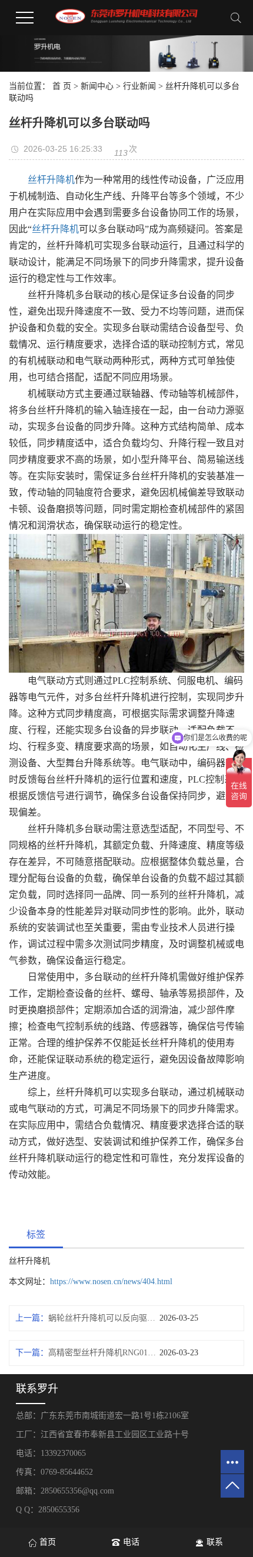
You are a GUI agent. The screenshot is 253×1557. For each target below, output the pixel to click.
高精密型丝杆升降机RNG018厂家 (103, 1352)
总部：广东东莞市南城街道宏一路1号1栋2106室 (102, 1415)
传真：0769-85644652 (54, 1472)
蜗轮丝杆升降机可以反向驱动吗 (103, 1318)
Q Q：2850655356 (47, 1509)
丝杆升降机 (51, 180)
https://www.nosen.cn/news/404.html (111, 1281)
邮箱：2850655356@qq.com (65, 1490)
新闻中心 (97, 86)
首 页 (61, 86)
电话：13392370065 (51, 1453)
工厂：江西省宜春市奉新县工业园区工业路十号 (102, 1434)
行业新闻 (139, 86)
